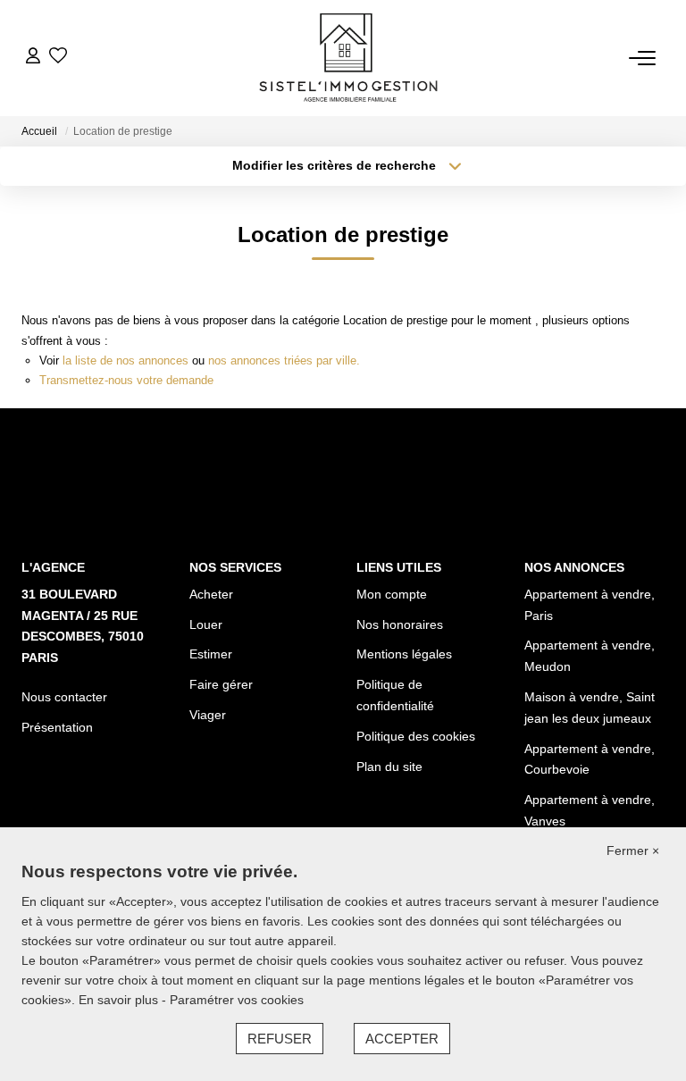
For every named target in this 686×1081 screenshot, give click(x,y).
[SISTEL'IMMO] (348, 58)
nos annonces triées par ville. (284, 360)
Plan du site (389, 766)
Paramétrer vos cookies (237, 1000)
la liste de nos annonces (125, 360)
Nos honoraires (399, 624)
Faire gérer (221, 684)
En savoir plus (120, 1000)
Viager (207, 715)
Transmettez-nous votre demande (126, 380)
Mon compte (391, 594)
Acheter (211, 594)
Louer (205, 624)
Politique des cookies (415, 736)
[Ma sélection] (58, 58)
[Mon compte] (33, 58)
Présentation (57, 727)
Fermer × (633, 850)
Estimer (210, 654)
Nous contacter (64, 697)
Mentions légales (404, 654)
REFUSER (279, 1038)
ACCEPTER (402, 1038)
